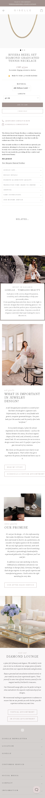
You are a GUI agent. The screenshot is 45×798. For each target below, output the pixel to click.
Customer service (13, 764)
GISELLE (7, 753)
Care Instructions (12, 195)
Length (21, 94)
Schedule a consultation (16, 124)
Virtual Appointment (22, 712)
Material (21, 84)
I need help (22, 111)
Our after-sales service (20, 585)
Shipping (19, 70)
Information (10, 790)
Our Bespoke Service (13, 200)
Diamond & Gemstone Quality (18, 180)
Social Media (10, 775)
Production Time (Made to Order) (20, 185)
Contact (7, 783)
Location (8, 746)
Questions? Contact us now (17, 121)
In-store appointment (22, 719)
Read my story (15, 467)
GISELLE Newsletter (14, 739)
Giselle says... (10, 170)
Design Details (11, 175)
